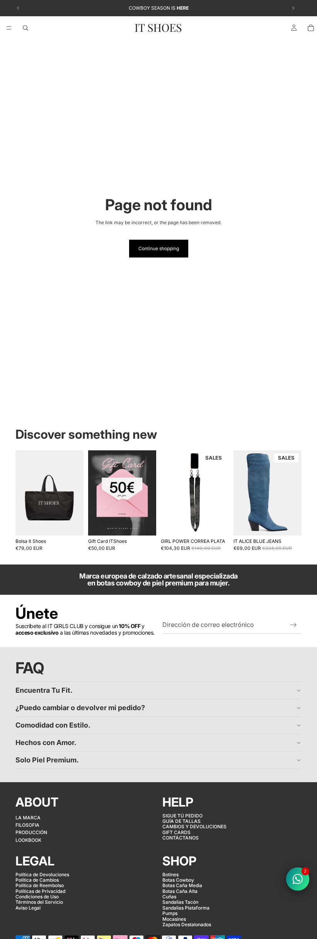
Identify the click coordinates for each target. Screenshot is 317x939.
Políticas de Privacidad (40, 891)
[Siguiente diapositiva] (75, 492)
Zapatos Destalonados (186, 924)
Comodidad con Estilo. (52, 725)
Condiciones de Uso (37, 897)
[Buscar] (25, 27)
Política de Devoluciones (42, 874)
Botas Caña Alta (180, 891)
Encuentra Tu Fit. (44, 690)
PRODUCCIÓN (31, 832)
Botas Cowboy (178, 880)
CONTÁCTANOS (180, 838)
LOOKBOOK (28, 840)
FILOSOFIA (27, 825)
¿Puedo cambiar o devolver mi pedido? (80, 708)
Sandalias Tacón (180, 902)
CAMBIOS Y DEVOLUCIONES (194, 826)
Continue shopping (158, 248)
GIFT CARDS (176, 832)
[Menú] (9, 28)
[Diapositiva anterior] (23, 492)
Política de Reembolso (39, 885)
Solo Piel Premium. (47, 760)
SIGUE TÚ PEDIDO (182, 815)
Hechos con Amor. (46, 742)
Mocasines (174, 919)
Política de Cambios (37, 880)
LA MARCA (28, 817)
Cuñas (169, 897)
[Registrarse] (293, 625)
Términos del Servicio (39, 902)
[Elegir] (144, 523)
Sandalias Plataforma (186, 908)
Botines (170, 874)
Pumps (169, 913)
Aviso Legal (28, 908)
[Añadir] (71, 523)
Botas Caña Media (182, 885)
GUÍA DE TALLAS (181, 821)
